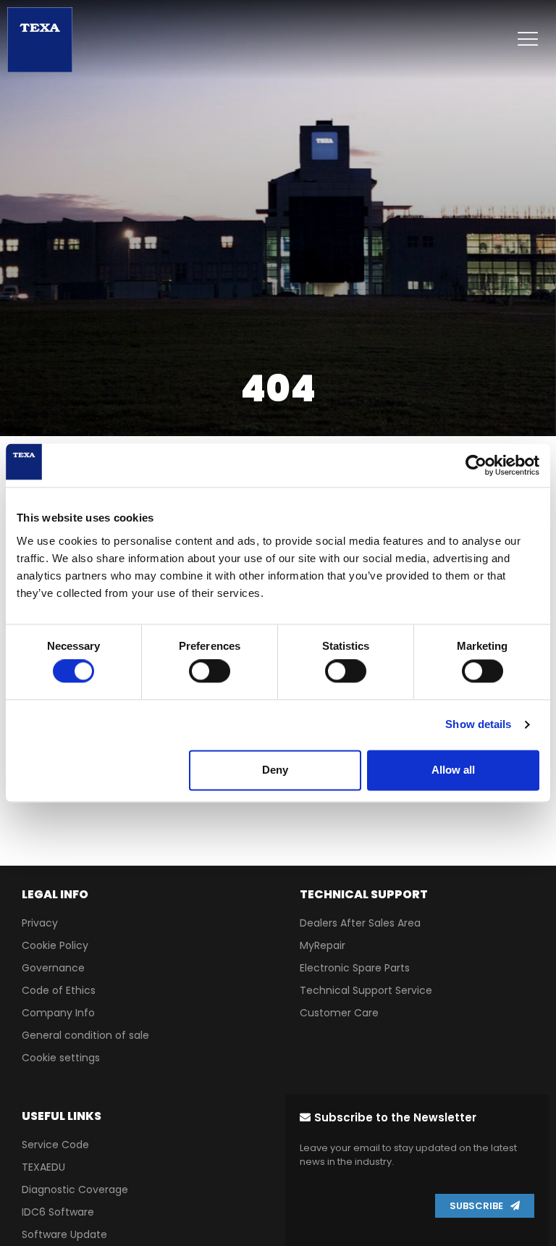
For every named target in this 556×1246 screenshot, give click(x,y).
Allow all (453, 770)
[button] (388, 1117)
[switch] (209, 671)
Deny (275, 770)
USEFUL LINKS (61, 1116)
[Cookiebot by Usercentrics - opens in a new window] (476, 465)
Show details (478, 725)
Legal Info (55, 894)
